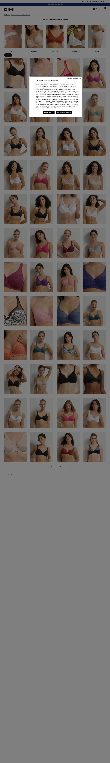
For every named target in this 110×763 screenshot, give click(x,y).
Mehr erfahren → (49, 112)
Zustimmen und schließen (64, 112)
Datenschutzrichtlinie (53, 107)
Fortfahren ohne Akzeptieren (74, 78)
